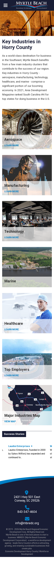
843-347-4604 (27, 512)
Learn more (11, 145)
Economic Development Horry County (21, 551)
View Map (10, 421)
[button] (5, 6)
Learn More (11, 329)
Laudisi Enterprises (19, 446)
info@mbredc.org (27, 523)
